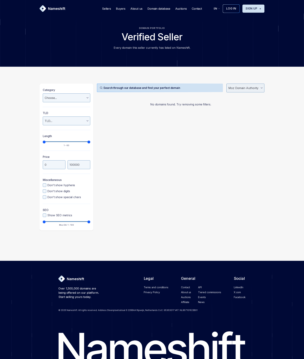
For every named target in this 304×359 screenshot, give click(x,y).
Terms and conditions (156, 287)
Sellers (106, 8)
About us (136, 8)
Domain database (158, 8)
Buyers (120, 8)
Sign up (251, 8)
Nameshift (56, 9)
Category (49, 90)
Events (202, 297)
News (201, 302)
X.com (237, 292)
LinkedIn (238, 287)
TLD (45, 113)
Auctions (181, 8)
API (200, 287)
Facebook (240, 297)
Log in (231, 8)
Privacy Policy (152, 292)
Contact (197, 8)
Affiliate (185, 302)
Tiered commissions (209, 292)
